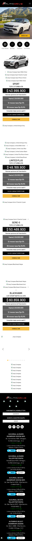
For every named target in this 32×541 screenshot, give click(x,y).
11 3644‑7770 (14, 443)
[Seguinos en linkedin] (22, 426)
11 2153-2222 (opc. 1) (15, 441)
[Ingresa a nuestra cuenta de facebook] (14, 426)
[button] (30, 3)
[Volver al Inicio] (12, 3)
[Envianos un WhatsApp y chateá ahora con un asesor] (6, 538)
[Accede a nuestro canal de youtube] (18, 426)
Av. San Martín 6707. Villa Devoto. (16, 504)
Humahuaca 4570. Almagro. (16, 460)
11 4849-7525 (15, 484)
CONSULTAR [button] (16, 119)
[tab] (5, 72)
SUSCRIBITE (16, 413)
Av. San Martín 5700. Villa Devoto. (16, 482)
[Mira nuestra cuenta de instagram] (9, 426)
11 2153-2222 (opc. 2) (15, 463)
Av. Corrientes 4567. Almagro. (16, 438)
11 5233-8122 (15, 506)
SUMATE (16, 421)
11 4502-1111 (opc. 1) (15, 528)
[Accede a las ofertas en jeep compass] (16, 23)
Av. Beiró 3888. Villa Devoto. (16, 526)
